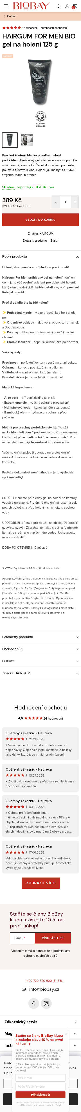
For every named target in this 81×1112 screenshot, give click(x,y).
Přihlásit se (53, 938)
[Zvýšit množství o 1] (75, 202)
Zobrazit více (40, 883)
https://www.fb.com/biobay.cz (33, 1003)
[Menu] (6, 6)
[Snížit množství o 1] (56, 202)
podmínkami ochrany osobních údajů (47, 953)
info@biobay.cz (44, 989)
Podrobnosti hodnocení (53, 28)
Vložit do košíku (41, 219)
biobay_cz (46, 1003)
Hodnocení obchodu (40, 707)
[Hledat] (59, 6)
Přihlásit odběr (40, 1095)
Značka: (40, 233)
